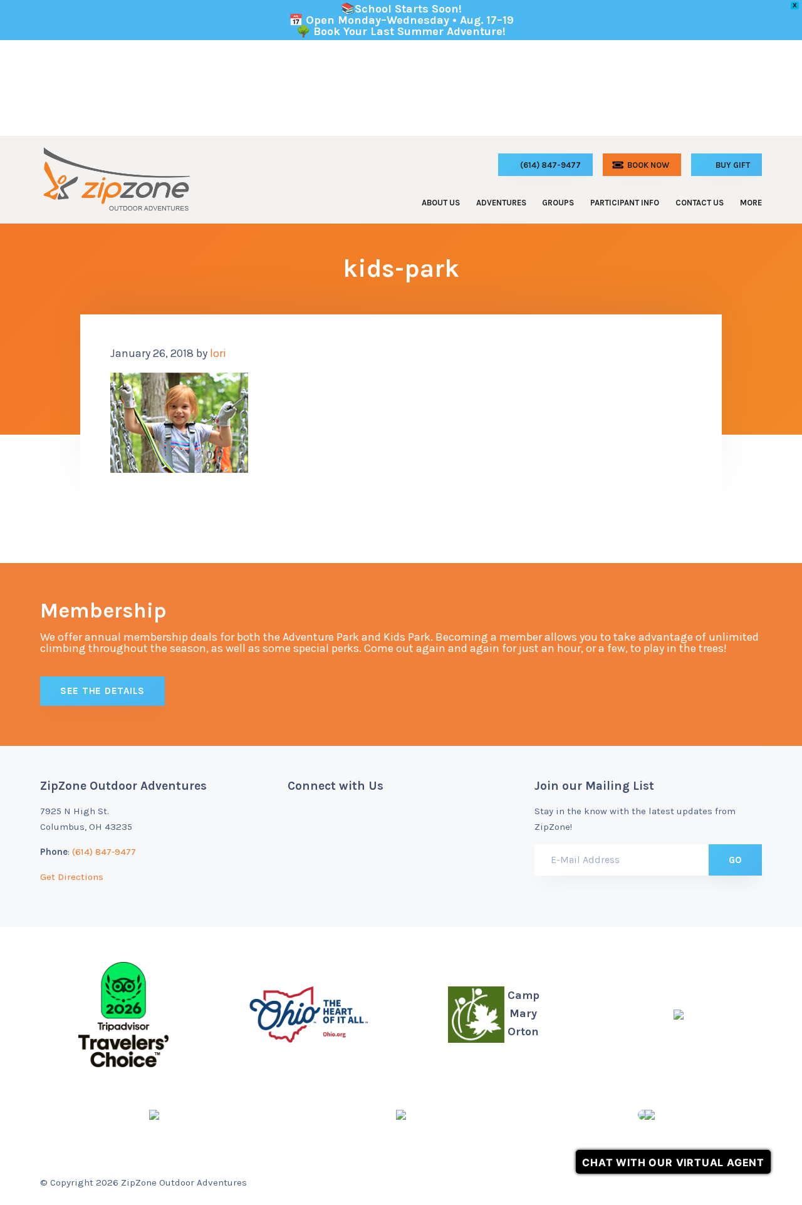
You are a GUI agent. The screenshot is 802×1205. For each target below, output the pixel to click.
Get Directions (71, 876)
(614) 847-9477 (104, 851)
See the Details (102, 690)
